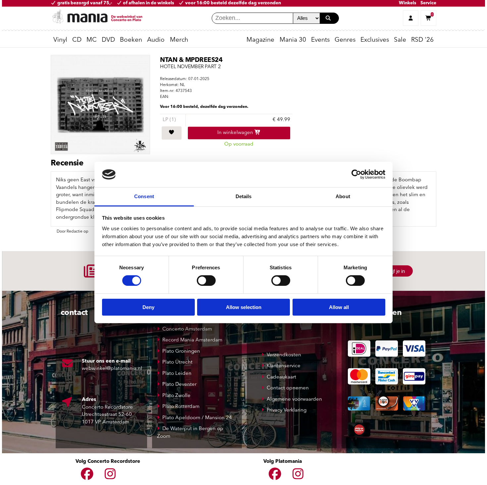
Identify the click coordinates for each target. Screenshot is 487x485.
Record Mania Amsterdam (192, 340)
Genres (345, 40)
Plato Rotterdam (180, 406)
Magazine (260, 40)
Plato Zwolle (176, 395)
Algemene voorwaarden (294, 399)
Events (320, 40)
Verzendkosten (284, 355)
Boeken (131, 40)
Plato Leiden (176, 373)
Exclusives (374, 40)
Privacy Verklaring (286, 410)
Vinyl (60, 40)
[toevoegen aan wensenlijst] (172, 133)
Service (428, 3)
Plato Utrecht (177, 362)
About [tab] (343, 196)
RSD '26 (422, 40)
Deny (148, 307)
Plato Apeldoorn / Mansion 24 (197, 418)
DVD (108, 40)
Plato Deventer (179, 384)
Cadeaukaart (281, 377)
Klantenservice (283, 366)
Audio (156, 40)
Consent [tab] (144, 196)
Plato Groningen (181, 351)
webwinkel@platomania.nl (112, 368)
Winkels (407, 3)
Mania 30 (293, 40)
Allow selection (243, 307)
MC (91, 40)
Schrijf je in (393, 271)
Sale (400, 40)
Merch (179, 40)
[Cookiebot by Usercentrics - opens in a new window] (356, 174)
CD (76, 40)
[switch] (206, 280)
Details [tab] (244, 196)
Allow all (339, 307)
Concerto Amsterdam (187, 329)
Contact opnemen (288, 388)
